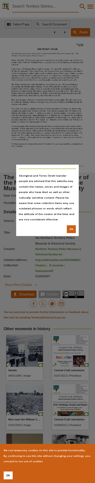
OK (71, 229)
